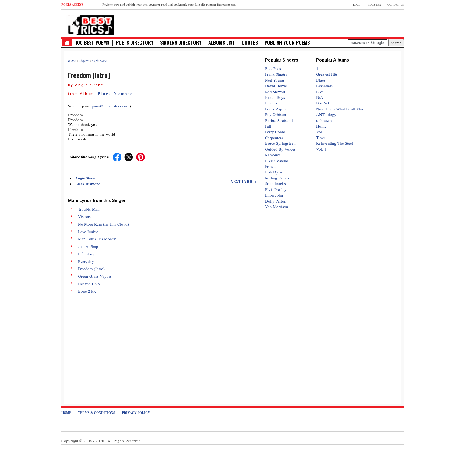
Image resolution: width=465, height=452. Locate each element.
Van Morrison (276, 206)
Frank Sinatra (276, 74)
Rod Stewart (275, 91)
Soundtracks (275, 183)
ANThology (326, 114)
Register (374, 4)
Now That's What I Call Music (341, 108)
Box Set (322, 103)
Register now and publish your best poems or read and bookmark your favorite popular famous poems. (169, 4)
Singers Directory (181, 42)
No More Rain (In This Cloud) (103, 224)
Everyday (86, 261)
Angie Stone (85, 178)
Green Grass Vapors (95, 276)
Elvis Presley (276, 189)
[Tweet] (128, 156)
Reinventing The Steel (334, 143)
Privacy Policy (136, 412)
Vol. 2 (321, 131)
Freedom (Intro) (91, 268)
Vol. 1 (321, 149)
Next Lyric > (243, 181)
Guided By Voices (280, 149)
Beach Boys (275, 97)
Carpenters (274, 137)
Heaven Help (89, 283)
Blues (321, 80)
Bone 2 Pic (87, 291)
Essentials (324, 85)
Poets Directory (134, 42)
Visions (84, 216)
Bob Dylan (274, 172)
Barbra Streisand (279, 120)
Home (321, 126)
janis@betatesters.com (110, 106)
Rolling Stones (277, 177)
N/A (319, 97)
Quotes (250, 42)
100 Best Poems (92, 42)
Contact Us (396, 4)
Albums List (221, 42)
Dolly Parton (275, 201)
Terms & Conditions (96, 412)
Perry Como (275, 131)
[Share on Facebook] (117, 156)
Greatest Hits (327, 74)
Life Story (86, 253)
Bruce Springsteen (280, 143)
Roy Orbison (275, 114)
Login (357, 4)
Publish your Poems (287, 42)
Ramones (273, 154)
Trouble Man (89, 209)
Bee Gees (273, 68)
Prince (270, 166)
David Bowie (276, 85)
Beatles (271, 103)
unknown (324, 120)
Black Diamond (115, 94)
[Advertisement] (162, 339)
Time (320, 137)
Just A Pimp (88, 246)
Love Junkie (88, 231)
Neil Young (274, 80)
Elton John (274, 195)
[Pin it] (140, 156)
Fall (268, 126)
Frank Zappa (275, 108)
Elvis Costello (276, 160)
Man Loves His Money (97, 238)
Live (319, 91)
